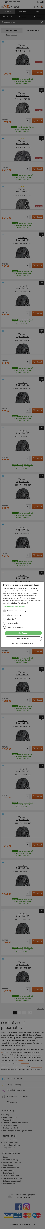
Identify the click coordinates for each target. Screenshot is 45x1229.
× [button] (40, 584)
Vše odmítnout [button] (23, 638)
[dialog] (22, 615)
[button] (22, 606)
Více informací (23, 603)
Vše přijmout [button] (23, 633)
